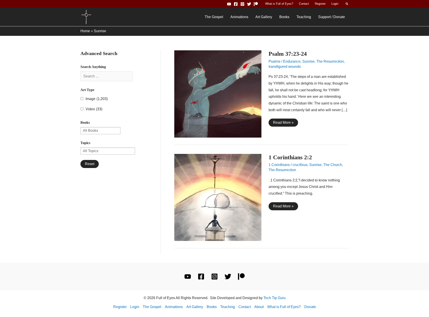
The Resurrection (330, 61)
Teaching (304, 17)
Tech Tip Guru (274, 298)
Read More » (283, 123)
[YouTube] (229, 4)
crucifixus (299, 165)
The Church (332, 165)
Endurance (292, 61)
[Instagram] (242, 4)
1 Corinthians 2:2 (290, 157)
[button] (347, 4)
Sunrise (308, 61)
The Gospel (214, 17)
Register (320, 3)
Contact (304, 3)
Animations (239, 17)
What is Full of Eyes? (279, 3)
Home (85, 31)
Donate (310, 307)
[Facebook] (236, 4)
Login (334, 3)
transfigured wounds (285, 66)
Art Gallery (263, 17)
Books (284, 17)
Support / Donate (331, 17)
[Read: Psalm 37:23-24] (217, 94)
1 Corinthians (279, 165)
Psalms (274, 61)
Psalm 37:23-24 (288, 54)
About (259, 307)
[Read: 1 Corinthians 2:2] (217, 197)
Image (97, 99)
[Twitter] (249, 4)
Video (94, 109)
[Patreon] (256, 4)
